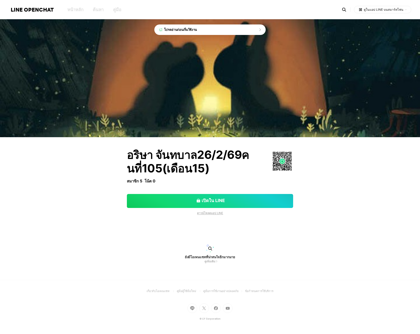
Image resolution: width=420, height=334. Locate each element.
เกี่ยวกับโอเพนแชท (162, 291)
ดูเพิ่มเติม (210, 261)
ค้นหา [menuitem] (98, 9)
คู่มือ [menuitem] (117, 9)
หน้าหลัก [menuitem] (75, 9)
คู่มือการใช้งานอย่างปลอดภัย (224, 291)
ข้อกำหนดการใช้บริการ (259, 291)
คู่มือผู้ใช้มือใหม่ (190, 291)
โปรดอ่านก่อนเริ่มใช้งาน (180, 30)
